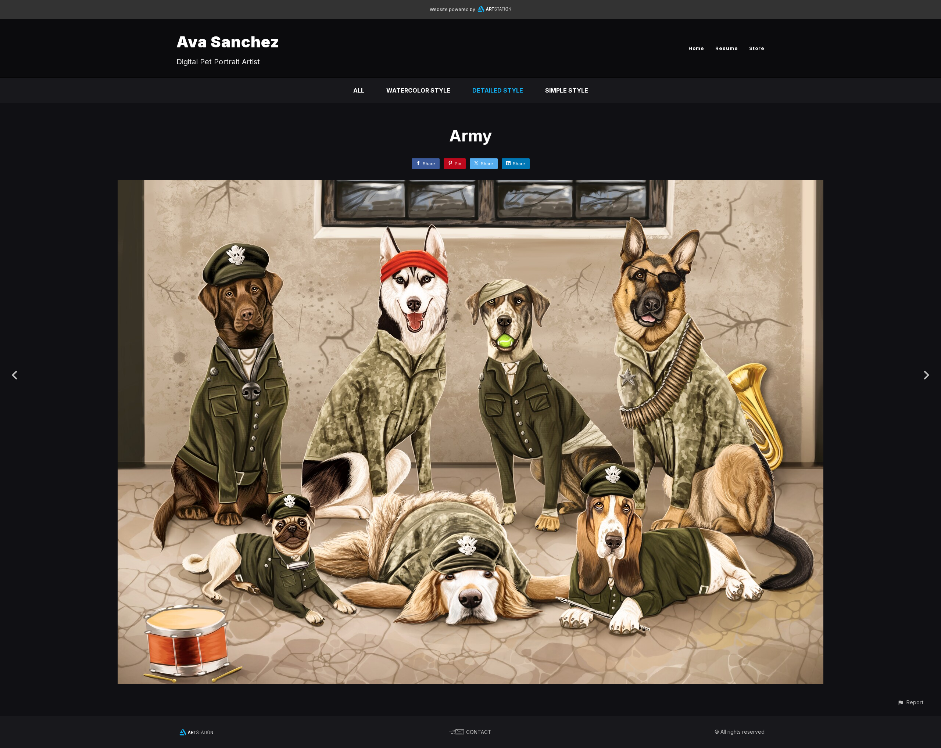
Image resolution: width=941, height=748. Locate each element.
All (358, 90)
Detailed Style (497, 90)
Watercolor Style (418, 90)
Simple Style (566, 90)
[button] (910, 702)
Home (696, 48)
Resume (726, 48)
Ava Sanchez (227, 41)
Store (757, 48)
